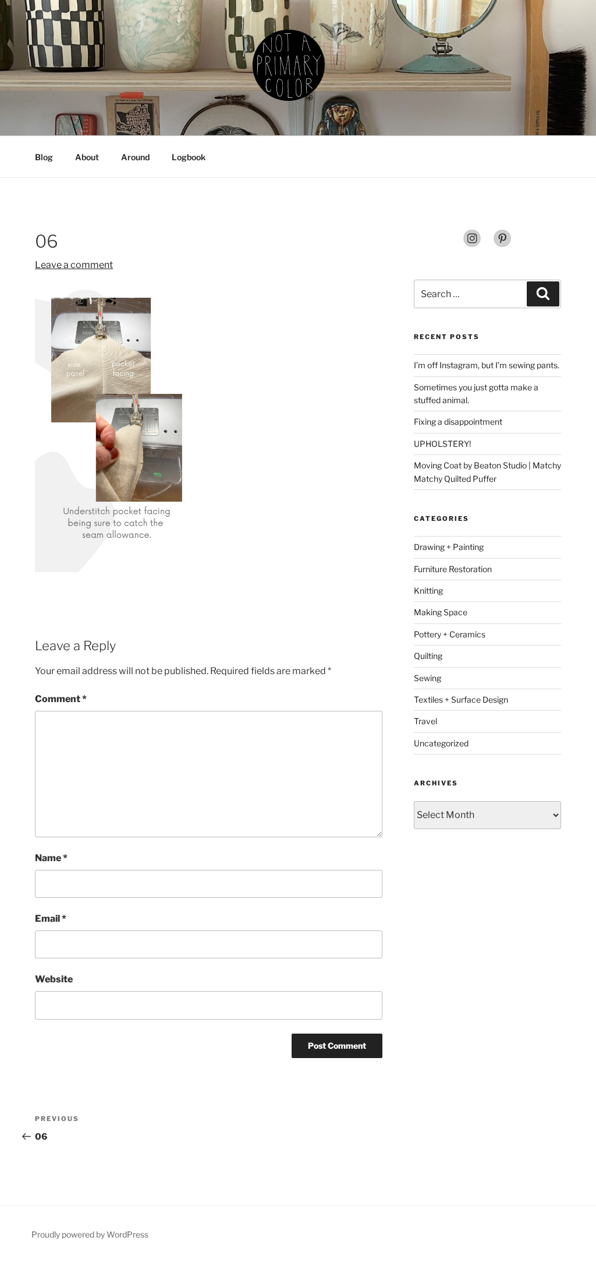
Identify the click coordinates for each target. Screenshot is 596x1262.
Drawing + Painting (449, 547)
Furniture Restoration (453, 569)
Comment (61, 698)
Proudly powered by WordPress (89, 1234)
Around (135, 157)
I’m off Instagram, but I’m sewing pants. (486, 365)
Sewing (427, 678)
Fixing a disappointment (458, 421)
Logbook (188, 157)
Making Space (440, 612)
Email (50, 918)
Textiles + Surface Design (461, 699)
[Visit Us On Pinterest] (502, 244)
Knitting (428, 590)
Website (54, 979)
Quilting (428, 656)
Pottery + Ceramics (449, 634)
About (87, 157)
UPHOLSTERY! (442, 444)
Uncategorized (441, 743)
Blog (44, 157)
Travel (425, 721)
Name (51, 857)
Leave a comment (74, 264)
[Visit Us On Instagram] (472, 244)
